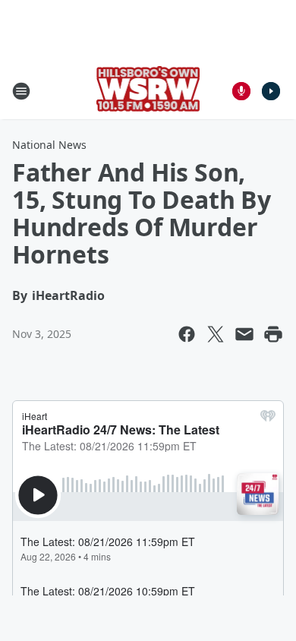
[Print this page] (273, 334)
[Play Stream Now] (271, 91)
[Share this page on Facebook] (186, 334)
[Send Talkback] (241, 91)
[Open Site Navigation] (21, 91)
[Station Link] (148, 90)
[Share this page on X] (215, 334)
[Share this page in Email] (244, 334)
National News (49, 144)
